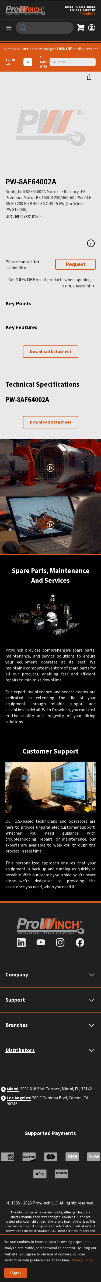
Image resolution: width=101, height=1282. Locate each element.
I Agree (16, 1272)
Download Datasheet (50, 352)
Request (75, 264)
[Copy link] (89, 77)
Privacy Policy (82, 1260)
